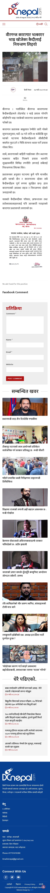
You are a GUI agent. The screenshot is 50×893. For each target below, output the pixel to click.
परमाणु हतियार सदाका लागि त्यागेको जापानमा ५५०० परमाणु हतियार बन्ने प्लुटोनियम (23, 732)
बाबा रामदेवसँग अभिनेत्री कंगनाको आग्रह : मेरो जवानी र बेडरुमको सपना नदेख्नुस (23, 689)
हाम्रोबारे (9, 884)
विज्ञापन (18, 884)
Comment (11, 313)
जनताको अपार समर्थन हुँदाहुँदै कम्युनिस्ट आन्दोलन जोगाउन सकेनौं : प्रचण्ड (24, 574)
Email (9, 352)
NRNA (4, 812)
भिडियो (4, 816)
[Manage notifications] (43, 887)
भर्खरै (40, 24)
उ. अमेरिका (6, 809)
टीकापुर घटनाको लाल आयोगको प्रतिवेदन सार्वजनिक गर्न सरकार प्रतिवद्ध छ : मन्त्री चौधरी (23, 448)
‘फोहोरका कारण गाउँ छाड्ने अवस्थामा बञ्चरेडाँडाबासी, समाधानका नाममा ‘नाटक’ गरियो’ (24, 668)
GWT (32, 890)
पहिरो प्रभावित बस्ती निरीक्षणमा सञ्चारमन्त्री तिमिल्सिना (21, 480)
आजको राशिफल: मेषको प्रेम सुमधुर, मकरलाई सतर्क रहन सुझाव (23, 745)
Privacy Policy (30, 884)
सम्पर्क (41, 884)
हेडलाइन (5, 820)
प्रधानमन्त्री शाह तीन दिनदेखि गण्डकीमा (19, 419)
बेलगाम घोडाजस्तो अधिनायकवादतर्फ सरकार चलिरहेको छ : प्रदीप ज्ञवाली (22, 543)
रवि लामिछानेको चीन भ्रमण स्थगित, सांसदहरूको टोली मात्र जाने (24, 605)
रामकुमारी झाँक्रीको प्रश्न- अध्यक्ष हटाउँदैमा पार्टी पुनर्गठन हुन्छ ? (23, 637)
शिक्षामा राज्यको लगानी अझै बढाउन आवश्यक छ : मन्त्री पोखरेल (24, 511)
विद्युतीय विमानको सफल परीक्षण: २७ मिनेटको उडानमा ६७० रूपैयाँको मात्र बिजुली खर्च (23, 703)
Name (9, 339)
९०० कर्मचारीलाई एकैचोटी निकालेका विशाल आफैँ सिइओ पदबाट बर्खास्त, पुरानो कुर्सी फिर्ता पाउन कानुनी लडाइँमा (23, 718)
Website (9, 364)
